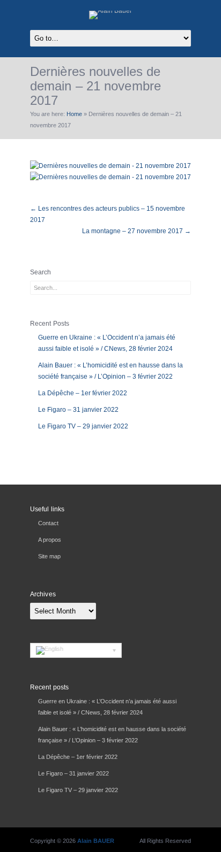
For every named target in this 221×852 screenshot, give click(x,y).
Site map (49, 556)
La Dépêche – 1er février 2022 (82, 393)
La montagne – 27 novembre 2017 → (136, 231)
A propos (49, 539)
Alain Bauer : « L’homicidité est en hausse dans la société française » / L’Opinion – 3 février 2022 (110, 371)
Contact (48, 523)
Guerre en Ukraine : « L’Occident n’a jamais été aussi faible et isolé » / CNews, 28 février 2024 (106, 343)
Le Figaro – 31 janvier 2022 (78, 409)
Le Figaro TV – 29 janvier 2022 (83, 426)
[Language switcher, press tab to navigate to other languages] (76, 650)
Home (74, 114)
